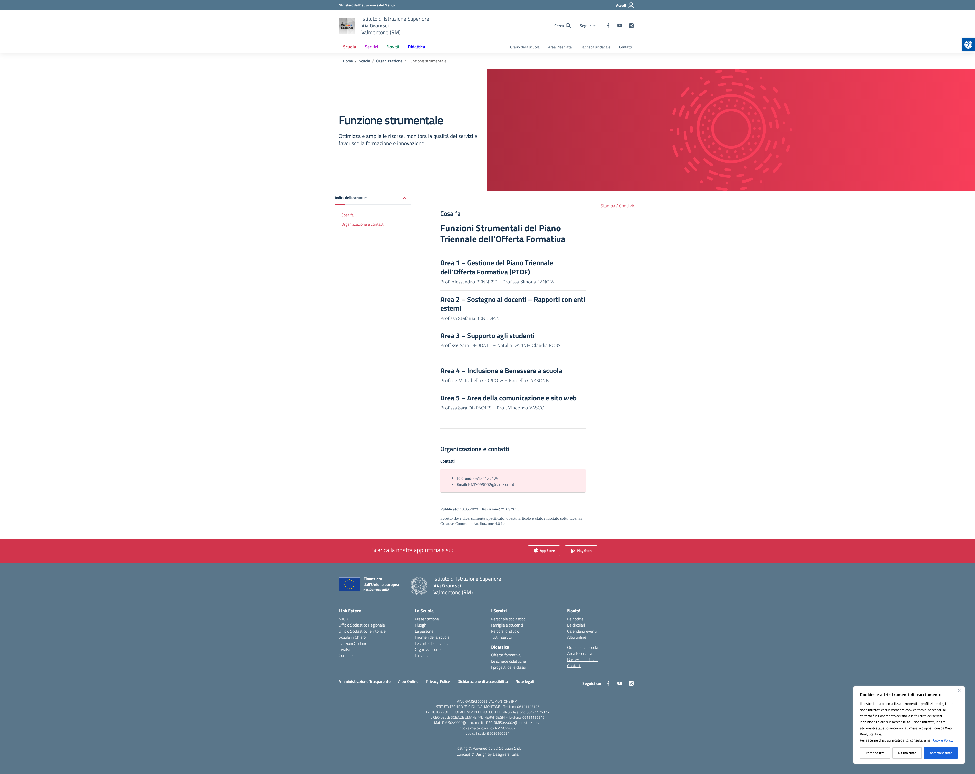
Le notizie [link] (575, 619)
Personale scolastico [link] (508, 619)
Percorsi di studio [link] (505, 631)
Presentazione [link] (427, 619)
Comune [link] (346, 655)
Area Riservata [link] (560, 47)
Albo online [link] (576, 637)
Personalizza (875, 752)
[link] (968, 44)
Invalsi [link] (344, 649)
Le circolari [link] (576, 625)
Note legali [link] (524, 681)
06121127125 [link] (485, 478)
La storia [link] (422, 655)
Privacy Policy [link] (438, 681)
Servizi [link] (371, 46)
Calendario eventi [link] (582, 631)
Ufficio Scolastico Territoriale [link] (362, 631)
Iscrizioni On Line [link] (353, 643)
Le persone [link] (424, 631)
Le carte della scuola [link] (432, 643)
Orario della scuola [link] (525, 47)
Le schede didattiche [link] (508, 661)
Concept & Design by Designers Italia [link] (488, 754)
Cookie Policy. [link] (943, 740)
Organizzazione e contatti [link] (362, 224)
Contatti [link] (625, 47)
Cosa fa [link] (347, 215)
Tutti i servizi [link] (501, 637)
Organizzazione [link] (428, 649)
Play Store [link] (584, 550)
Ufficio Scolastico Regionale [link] (362, 625)
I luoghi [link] (421, 625)
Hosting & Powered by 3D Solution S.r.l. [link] (487, 748)
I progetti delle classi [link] (508, 667)
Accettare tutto (941, 752)
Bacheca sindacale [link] (595, 47)
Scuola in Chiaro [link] (352, 637)
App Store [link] (547, 550)
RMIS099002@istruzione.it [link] (491, 484)
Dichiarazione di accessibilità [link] (483, 681)
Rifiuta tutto (907, 752)
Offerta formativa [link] (506, 655)
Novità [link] (392, 46)
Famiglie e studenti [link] (507, 625)
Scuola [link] (349, 46)
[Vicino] (959, 690)
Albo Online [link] (408, 681)
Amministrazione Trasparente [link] (365, 681)
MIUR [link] (343, 619)
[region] (909, 725)
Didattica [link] (416, 46)
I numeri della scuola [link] (432, 637)
